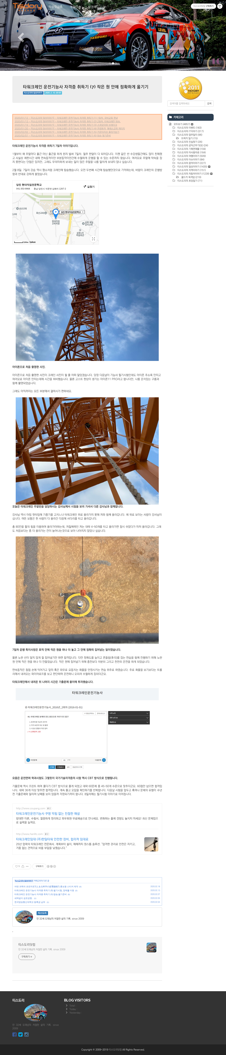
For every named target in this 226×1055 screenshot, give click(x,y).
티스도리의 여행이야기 (191, 156)
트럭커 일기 (189, 138)
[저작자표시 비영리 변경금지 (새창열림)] (51, 866)
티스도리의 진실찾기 (189, 142)
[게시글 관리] (27, 866)
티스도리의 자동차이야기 (193, 173)
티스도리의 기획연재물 (191, 149)
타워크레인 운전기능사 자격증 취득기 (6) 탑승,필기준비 (40, 894)
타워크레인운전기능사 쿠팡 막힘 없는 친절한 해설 (48, 814)
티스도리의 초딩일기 (189, 180)
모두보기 (181, 124)
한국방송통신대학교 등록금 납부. (30, 902)
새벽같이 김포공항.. (23, 898)
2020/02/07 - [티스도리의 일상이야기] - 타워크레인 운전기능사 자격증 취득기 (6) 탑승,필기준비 (63, 135)
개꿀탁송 (75, 7)
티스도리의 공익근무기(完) (192, 145)
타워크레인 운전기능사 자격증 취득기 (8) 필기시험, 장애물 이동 (44, 890)
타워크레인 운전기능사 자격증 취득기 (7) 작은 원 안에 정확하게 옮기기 (85, 86)
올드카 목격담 (191, 177)
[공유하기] (23, 866)
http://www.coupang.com (30, 808)
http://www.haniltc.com (29, 834)
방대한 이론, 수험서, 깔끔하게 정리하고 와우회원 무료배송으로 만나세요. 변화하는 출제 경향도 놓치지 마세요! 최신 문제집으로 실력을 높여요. (87, 820)
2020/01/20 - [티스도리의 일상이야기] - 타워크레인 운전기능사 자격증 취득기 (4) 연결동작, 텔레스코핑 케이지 (70, 128)
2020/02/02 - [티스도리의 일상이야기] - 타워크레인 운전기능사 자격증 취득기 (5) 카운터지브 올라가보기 (67, 132)
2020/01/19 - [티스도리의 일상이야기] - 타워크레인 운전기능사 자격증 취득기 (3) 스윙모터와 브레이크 (66, 125)
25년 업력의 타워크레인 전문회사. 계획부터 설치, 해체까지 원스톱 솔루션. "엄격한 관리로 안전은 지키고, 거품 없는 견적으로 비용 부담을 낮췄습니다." (76, 846)
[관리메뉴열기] (219, 6)
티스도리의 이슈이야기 (190, 159)
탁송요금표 (56, 7)
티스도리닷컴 (26, 944)
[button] (17, 35)
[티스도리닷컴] (27, 7)
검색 (209, 103)
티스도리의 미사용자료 (191, 152)
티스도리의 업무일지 (189, 134)
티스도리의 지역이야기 (191, 170)
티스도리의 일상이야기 (33, 93)
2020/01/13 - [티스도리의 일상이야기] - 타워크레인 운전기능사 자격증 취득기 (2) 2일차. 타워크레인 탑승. (68, 121)
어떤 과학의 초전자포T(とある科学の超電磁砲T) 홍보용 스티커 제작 (46, 886)
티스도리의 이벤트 (189, 127)
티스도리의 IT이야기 (190, 131)
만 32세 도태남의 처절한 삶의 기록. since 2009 (41, 949)
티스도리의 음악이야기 (191, 163)
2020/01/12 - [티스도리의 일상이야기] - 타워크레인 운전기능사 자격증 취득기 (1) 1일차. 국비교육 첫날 (66, 118)
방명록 (92, 7)
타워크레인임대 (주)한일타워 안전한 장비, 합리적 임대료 (52, 839)
